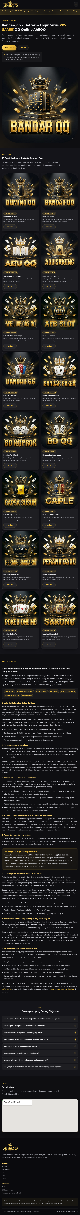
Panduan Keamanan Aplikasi (11, 1193)
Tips (3, 1172)
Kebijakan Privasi (7, 1190)
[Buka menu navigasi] (76, 4)
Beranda (4, 1166)
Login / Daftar (9, 47)
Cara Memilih (9, 691)
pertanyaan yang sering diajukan (61, 989)
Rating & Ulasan (41, 691)
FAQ (3, 1175)
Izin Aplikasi (54, 691)
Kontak (4, 1187)
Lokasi (4, 1178)
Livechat (23, 47)
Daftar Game (6, 1169)
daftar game (7, 989)
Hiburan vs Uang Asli (12, 695)
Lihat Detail (10, 227)
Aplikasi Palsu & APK (68, 691)
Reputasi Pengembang (24, 691)
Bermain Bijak (27, 695)
